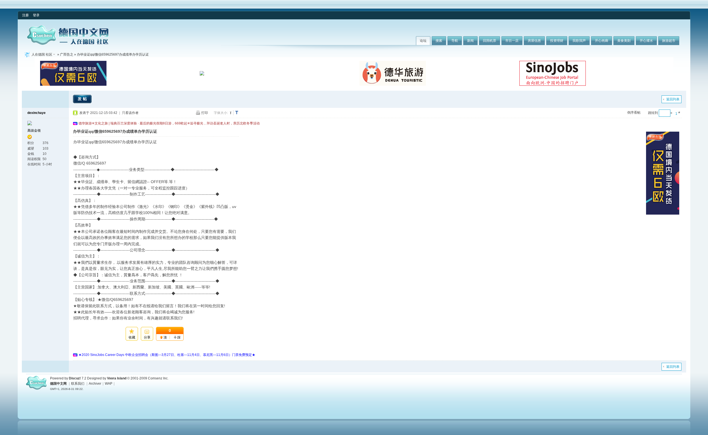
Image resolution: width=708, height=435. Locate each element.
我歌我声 (579, 41)
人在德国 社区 (42, 54)
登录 (36, 15)
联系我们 (77, 383)
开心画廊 (601, 41)
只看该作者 (130, 113)
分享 (147, 337)
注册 (25, 15)
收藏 (132, 337)
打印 (204, 113)
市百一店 (512, 41)
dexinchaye (36, 113)
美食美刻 (624, 41)
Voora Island (116, 378)
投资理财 (556, 41)
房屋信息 (534, 41)
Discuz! (75, 378)
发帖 (83, 99)
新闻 (470, 41)
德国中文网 (58, 383)
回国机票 (489, 41)
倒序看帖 (634, 112)
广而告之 (66, 54)
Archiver (95, 383)
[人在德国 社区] (67, 44)
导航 (454, 41)
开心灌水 (646, 41)
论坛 (423, 41)
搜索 (439, 41)
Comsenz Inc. (158, 378)
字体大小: (221, 113)
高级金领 (34, 130)
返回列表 (673, 99)
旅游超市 (668, 41)
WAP (108, 383)
